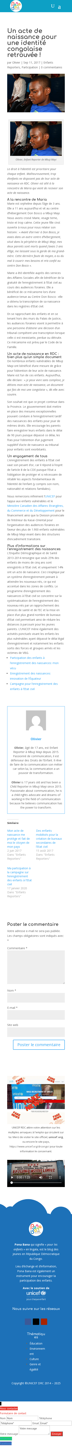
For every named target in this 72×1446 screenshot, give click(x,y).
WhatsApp (6, 1438)
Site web (12, 1025)
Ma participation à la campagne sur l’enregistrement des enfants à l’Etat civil (19, 876)
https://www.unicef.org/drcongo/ (29, 1146)
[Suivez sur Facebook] (28, 1322)
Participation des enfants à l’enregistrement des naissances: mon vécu (34, 663)
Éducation (36, 1343)
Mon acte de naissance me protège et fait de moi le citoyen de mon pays (18, 838)
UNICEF (50, 496)
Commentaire (17, 948)
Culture (34, 1359)
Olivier (16, 62)
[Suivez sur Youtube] (44, 1322)
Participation (30, 67)
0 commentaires (51, 67)
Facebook (6, 1443)
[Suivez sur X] (36, 1322)
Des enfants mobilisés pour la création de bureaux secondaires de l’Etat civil (49, 838)
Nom (11, 990)
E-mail (12, 1008)
